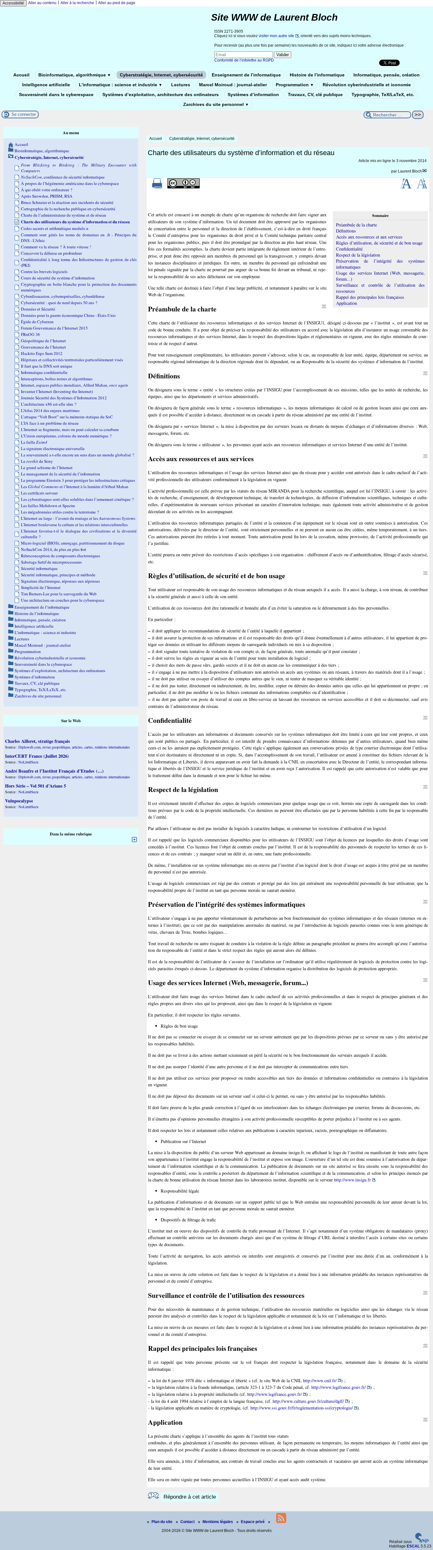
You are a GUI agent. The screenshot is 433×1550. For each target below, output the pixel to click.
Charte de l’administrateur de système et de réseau (63, 215)
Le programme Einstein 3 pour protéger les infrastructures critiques (78, 480)
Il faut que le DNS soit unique (46, 366)
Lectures (180, 84)
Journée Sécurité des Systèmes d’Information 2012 (64, 398)
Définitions (346, 231)
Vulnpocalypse (19, 800)
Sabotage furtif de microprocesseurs (51, 562)
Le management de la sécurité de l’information (60, 474)
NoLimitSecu (28, 761)
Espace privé (253, 1522)
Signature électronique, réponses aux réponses (60, 581)
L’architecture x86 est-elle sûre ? (48, 404)
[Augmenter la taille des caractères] (405, 187)
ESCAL (413, 1546)
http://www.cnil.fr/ (320, 1380)
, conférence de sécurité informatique (63, 177)
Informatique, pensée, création (386, 74)
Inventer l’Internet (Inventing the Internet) (57, 391)
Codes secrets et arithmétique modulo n (54, 228)
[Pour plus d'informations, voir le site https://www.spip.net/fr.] (422, 1542)
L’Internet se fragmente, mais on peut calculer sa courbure (70, 429)
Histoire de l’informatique (317, 74)
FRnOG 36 (30, 334)
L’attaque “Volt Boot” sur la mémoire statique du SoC (67, 417)
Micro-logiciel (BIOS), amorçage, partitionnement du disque (73, 543)
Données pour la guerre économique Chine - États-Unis (68, 315)
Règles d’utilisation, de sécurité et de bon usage (379, 243)
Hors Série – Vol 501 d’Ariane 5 (35, 785)
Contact (188, 1522)
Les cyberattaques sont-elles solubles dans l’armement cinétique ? (77, 499)
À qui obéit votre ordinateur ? (46, 190)
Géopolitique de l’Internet (43, 340)
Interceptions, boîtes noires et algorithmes (57, 379)
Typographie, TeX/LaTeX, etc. (383, 94)
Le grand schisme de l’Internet (47, 467)
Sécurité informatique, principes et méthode (58, 575)
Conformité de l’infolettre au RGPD (244, 60)
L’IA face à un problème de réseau (50, 423)
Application (346, 303)
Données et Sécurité (38, 309)
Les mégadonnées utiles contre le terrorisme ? (60, 512)
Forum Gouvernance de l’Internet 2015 (54, 328)
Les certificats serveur (39, 493)
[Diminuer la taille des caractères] (422, 187)
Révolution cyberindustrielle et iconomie (367, 84)
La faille (34, 442)
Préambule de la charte (356, 225)
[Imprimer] (157, 187)
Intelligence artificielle (46, 84)
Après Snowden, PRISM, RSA (47, 196)
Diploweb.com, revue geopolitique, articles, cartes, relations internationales (74, 746)
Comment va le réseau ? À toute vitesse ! (56, 247)
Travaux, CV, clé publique (315, 94)
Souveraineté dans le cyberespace (56, 94)
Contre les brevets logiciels (44, 271)
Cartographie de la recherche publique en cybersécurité (68, 209)
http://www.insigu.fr (352, 1180)
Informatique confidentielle (44, 372)
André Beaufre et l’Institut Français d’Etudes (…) (54, 771)
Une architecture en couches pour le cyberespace (62, 600)
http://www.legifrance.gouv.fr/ (338, 1387)
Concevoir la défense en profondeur (51, 253)
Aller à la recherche (77, 3)
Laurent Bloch (410, 171)
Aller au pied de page (116, 3)
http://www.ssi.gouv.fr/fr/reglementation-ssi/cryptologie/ (301, 1408)
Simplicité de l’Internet (41, 587)
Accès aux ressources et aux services (369, 237)
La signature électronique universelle (53, 448)
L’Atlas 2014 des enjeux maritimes (50, 410)
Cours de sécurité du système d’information (58, 278)
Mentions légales (218, 1522)
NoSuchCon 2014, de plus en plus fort (53, 549)
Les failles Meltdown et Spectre (48, 505)
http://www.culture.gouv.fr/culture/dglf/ (308, 1401)
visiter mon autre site (276, 36)
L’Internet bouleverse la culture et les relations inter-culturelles (74, 524)
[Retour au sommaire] (323, 306)
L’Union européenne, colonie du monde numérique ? (66, 436)
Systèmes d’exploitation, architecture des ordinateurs (160, 94)
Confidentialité (349, 249)
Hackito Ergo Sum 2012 (41, 353)
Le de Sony (37, 461)
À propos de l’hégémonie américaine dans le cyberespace (70, 183)
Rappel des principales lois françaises (370, 297)
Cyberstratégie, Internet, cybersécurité (161, 74)
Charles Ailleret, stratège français (37, 741)
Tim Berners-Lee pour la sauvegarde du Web (59, 594)
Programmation (295, 84)
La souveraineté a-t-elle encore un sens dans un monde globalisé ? (77, 455)
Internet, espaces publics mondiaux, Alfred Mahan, (74, 385)
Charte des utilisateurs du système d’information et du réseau (75, 222)
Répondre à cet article (190, 1497)
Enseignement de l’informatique (246, 74)
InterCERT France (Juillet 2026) (37, 756)
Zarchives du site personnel (216, 104)
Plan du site (162, 1522)
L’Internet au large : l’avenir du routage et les (78, 518)
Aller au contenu (42, 3)
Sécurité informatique (39, 568)
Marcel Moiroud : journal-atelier (233, 84)
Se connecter (23, 114)
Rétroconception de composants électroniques (60, 556)
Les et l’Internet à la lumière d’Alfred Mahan (74, 486)
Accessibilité (13, 3)
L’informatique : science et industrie (120, 84)
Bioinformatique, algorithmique (74, 74)
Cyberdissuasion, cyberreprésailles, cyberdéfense (63, 296)
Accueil (21, 74)
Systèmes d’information (253, 94)
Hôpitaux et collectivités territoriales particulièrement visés (72, 360)
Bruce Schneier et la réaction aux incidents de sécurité (67, 202)
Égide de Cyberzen (37, 321)
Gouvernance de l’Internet (43, 347)
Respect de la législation (358, 255)
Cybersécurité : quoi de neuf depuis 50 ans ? (59, 302)
